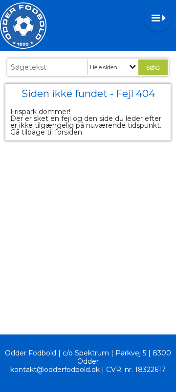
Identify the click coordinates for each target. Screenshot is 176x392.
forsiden (68, 132)
